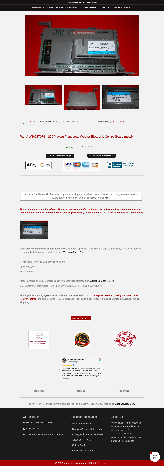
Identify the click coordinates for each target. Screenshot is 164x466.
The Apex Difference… (122, 7)
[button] (103, 369)
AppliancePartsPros (100, 281)
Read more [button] (66, 379)
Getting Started (79, 445)
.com (112, 281)
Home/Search (38, 7)
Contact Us (104, 7)
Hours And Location (81, 423)
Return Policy (97, 429)
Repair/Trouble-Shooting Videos (61, 7)
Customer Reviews (88, 7)
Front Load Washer (33, 122)
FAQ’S (88, 440)
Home (25, 122)
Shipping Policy (79, 429)
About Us (76, 440)
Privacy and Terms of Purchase (87, 434)
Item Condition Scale (82, 450)
